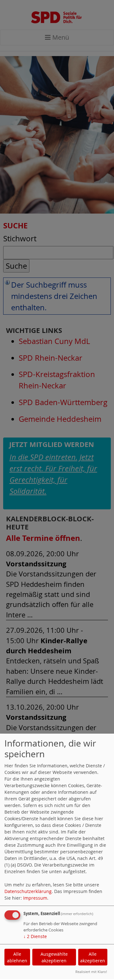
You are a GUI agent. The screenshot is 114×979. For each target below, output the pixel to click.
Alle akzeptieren (92, 957)
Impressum (35, 898)
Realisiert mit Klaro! (91, 971)
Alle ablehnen (17, 957)
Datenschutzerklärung (28, 891)
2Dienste (35, 936)
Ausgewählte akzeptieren (54, 957)
